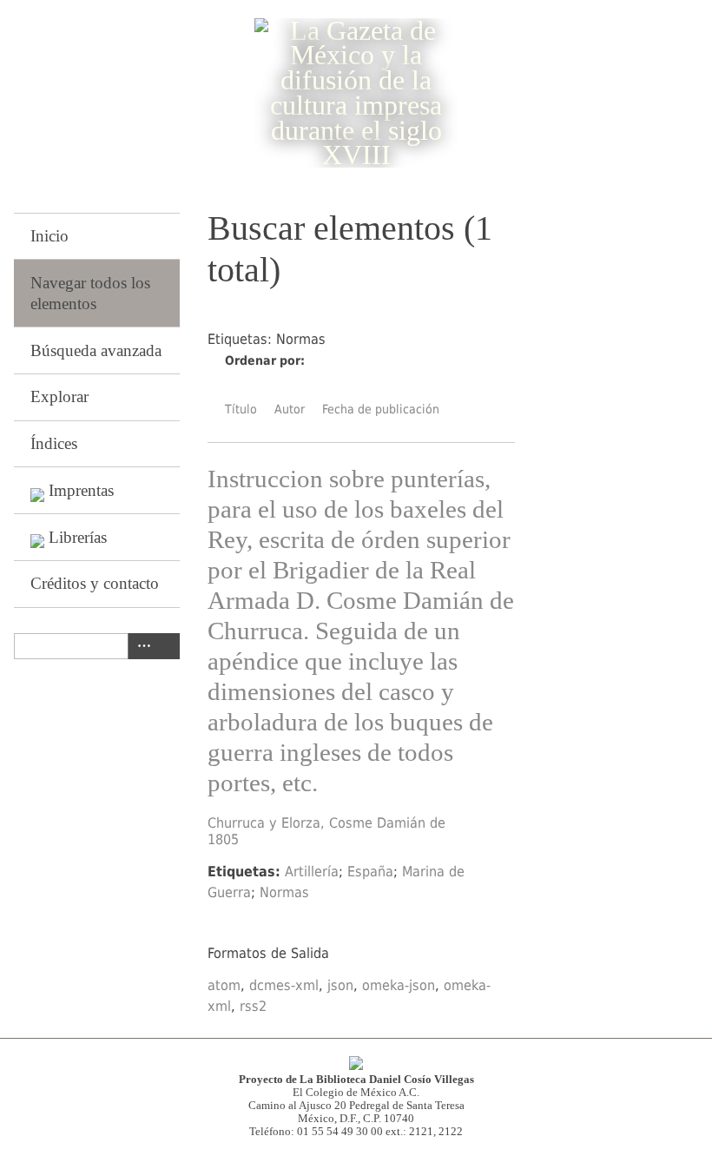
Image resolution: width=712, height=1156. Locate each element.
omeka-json (398, 985)
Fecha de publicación (380, 409)
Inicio (49, 236)
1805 (223, 839)
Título (241, 409)
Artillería (312, 871)
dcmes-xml (284, 985)
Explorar (59, 396)
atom (224, 985)
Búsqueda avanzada (96, 350)
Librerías (78, 537)
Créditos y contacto (94, 583)
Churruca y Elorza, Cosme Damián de (326, 823)
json (340, 985)
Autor (289, 409)
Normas (284, 892)
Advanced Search (141, 646)
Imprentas (81, 490)
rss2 (253, 1006)
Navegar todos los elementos (90, 293)
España (370, 871)
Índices (53, 443)
